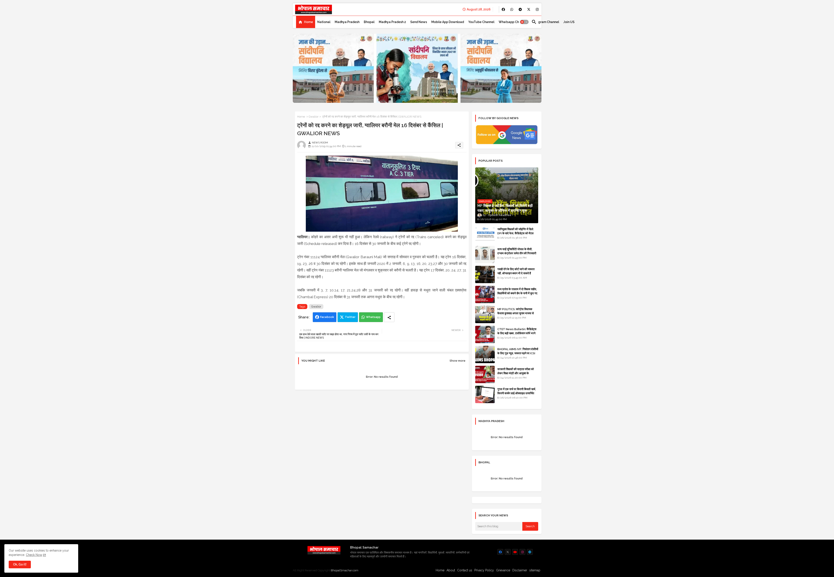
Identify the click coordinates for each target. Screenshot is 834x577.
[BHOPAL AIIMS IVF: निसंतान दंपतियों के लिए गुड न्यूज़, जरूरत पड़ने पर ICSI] (485, 354)
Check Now (34, 555)
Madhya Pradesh (347, 22)
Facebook (327, 317)
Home (308, 22)
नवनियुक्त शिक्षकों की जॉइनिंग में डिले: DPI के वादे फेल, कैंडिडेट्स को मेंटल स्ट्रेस (515, 233)
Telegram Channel (545, 22)
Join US (568, 22)
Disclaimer (519, 570)
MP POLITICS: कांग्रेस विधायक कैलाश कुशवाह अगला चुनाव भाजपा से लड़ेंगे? (515, 313)
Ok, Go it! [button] (19, 564)
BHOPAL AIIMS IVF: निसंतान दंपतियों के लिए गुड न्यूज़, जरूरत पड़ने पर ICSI (517, 351)
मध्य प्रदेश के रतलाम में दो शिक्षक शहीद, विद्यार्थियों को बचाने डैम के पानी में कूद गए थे (517, 293)
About (451, 570)
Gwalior (314, 116)
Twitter (350, 317)
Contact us (464, 570)
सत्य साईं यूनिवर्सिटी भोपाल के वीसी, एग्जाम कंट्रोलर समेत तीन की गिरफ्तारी (516, 251)
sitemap (534, 570)
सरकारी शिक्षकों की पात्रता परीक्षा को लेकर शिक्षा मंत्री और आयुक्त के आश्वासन (515, 373)
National (323, 22)
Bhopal (369, 22)
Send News (418, 22)
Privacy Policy (484, 570)
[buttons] (503, 9)
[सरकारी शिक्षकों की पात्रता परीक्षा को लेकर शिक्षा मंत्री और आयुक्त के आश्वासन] (485, 374)
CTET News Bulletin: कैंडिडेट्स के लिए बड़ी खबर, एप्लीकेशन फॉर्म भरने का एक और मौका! (516, 333)
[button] (524, 22)
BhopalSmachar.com (344, 570)
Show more (457, 360)
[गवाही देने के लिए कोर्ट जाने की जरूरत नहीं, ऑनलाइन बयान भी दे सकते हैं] (485, 274)
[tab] (305, 22)
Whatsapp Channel (513, 22)
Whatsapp (373, 317)
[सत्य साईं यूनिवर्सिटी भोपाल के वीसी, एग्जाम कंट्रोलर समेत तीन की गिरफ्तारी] (485, 254)
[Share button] (389, 317)
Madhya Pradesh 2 (392, 22)
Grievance (503, 570)
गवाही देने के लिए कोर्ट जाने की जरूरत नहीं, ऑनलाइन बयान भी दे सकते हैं (515, 271)
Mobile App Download (447, 22)
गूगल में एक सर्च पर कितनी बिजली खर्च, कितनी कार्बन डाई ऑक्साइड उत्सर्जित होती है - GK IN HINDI (516, 393)
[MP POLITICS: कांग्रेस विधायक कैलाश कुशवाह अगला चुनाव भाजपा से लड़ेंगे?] (485, 314)
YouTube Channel (481, 22)
